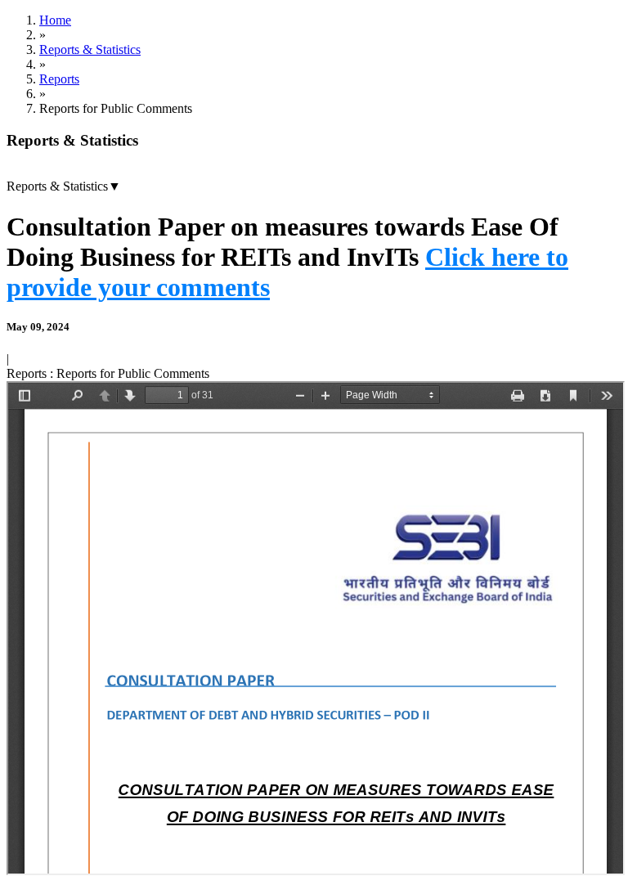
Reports (59, 79)
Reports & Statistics (90, 49)
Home (55, 20)
